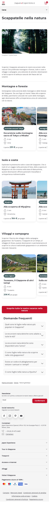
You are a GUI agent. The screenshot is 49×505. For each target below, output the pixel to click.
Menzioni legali (16, 493)
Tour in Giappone (8, 449)
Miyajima (8, 202)
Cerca (4, 10)
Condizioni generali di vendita (34, 493)
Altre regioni (9, 276)
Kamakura (44, 202)
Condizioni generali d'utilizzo (17, 499)
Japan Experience (8, 443)
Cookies (34, 496)
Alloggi (4, 469)
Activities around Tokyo (14, 128)
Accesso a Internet (9, 462)
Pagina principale (7, 383)
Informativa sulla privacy (21, 496)
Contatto (6, 493)
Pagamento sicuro (36, 499)
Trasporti (5, 456)
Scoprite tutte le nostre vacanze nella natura (25, 310)
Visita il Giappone (8, 475)
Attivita (16, 383)
